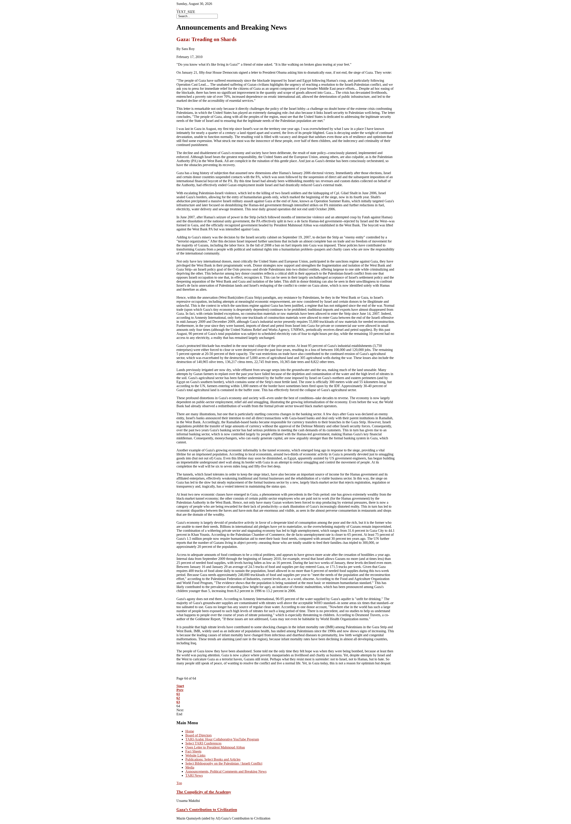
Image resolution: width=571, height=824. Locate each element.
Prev (180, 690)
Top (179, 783)
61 (178, 694)
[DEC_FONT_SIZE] (178, 8)
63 (178, 702)
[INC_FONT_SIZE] (176, 8)
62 (178, 698)
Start (180, 686)
